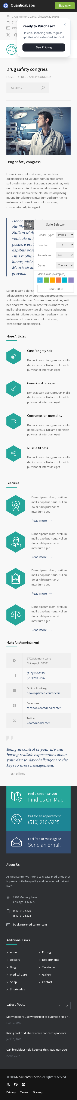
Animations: (44, 255)
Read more (39, 521)
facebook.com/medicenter (44, 708)
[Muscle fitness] (13, 453)
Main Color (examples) (51, 274)
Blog (13, 967)
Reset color (56, 289)
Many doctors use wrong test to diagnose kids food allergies (38, 1017)
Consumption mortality (44, 415)
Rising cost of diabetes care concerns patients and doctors (38, 1033)
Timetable (48, 967)
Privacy (11, 1092)
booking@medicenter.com (44, 693)
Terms (24, 1092)
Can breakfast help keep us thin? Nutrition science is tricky (38, 1049)
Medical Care (18, 974)
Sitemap (38, 1092)
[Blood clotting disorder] (15, 505)
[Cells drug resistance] (15, 542)
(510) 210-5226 (36, 678)
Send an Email (44, 844)
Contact (47, 982)
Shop (13, 982)
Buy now (65, 5)
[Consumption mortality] (13, 421)
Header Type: (45, 235)
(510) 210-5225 (36, 673)
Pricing (46, 952)
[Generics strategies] (13, 389)
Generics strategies (41, 383)
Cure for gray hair (39, 351)
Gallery (47, 974)
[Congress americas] (15, 578)
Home (10, 77)
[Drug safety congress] (38, 131)
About (14, 952)
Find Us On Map (46, 799)
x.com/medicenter (38, 723)
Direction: (43, 245)
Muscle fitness (37, 448)
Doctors (15, 960)
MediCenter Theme (28, 1077)
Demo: (41, 265)
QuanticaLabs (13, 5)
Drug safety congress (23, 161)
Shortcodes (17, 989)
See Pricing (44, 47)
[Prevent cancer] (15, 615)
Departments (50, 960)
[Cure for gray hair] (13, 356)
